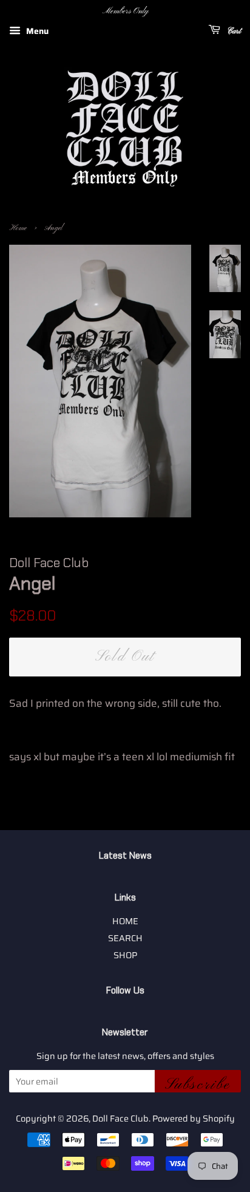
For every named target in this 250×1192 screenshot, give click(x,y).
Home (18, 228)
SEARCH (125, 938)
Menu (36, 31)
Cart (233, 31)
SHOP (125, 955)
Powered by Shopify (193, 1118)
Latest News (125, 856)
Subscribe (198, 1083)
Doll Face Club (120, 1118)
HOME (125, 921)
